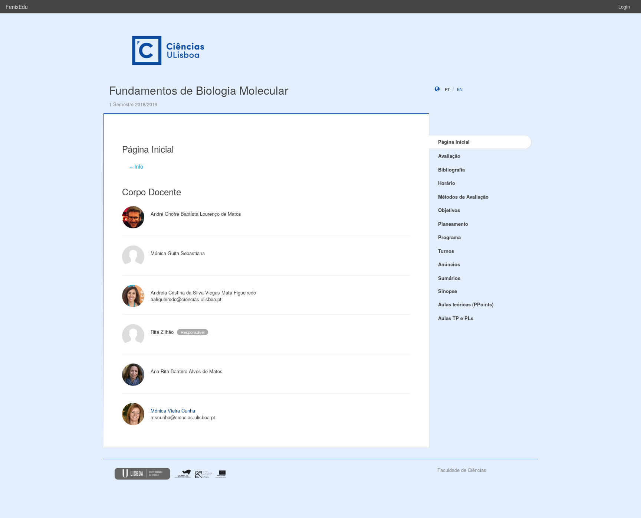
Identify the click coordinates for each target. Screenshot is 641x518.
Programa (449, 237)
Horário (446, 182)
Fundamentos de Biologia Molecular (198, 90)
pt (447, 89)
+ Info (136, 166)
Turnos (446, 250)
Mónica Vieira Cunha (173, 410)
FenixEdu (17, 6)
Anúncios (449, 264)
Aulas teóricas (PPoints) (465, 304)
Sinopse (447, 290)
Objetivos (449, 210)
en (460, 89)
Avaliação (449, 155)
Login (624, 6)
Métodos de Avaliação (463, 196)
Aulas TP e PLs (455, 318)
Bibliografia (451, 169)
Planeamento (453, 223)
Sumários (449, 277)
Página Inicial (454, 141)
